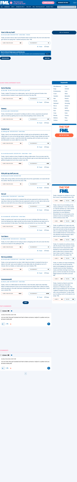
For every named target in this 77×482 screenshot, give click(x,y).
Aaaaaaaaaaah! (6, 279)
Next (25, 302)
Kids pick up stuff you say (9, 173)
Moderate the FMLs (63, 2)
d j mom (4, 311)
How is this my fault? (8, 32)
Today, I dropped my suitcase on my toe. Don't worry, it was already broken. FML (64, 196)
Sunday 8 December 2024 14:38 (8, 314)
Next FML (47, 58)
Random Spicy (20, 7)
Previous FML (5, 58)
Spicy (12, 7)
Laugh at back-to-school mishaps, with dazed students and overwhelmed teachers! (25, 53)
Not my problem (6, 257)
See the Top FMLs (64, 135)
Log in (74, 2)
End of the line (6, 88)
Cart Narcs (4, 236)
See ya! (3, 194)
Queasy (3, 108)
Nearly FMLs (49, 7)
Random (7, 7)
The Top (28, 7)
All (2, 7)
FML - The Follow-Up (38, 7)
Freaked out (5, 129)
